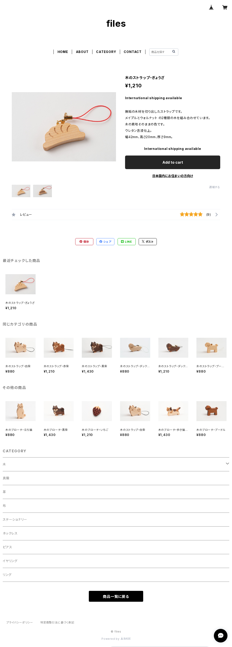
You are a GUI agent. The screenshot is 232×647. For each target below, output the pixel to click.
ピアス (7, 547)
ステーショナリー (15, 519)
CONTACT (133, 52)
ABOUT (82, 52)
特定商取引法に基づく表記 (57, 622)
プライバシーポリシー (19, 622)
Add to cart (172, 162)
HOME (63, 52)
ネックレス (10, 533)
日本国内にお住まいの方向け (172, 176)
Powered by (111, 638)
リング (7, 575)
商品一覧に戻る (116, 596)
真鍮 (6, 478)
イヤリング (10, 561)
